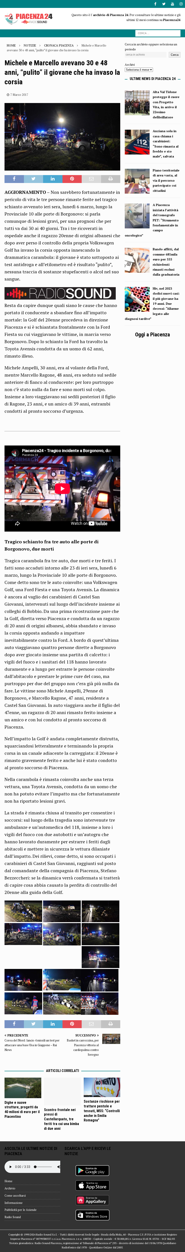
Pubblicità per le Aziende (21, 1210)
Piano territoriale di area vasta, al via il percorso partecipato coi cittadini (166, 180)
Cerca (174, 54)
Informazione (14, 1203)
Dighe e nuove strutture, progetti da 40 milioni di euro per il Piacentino (22, 1109)
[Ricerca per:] (157, 33)
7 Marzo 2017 (19, 95)
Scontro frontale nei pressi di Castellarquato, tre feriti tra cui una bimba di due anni (61, 1119)
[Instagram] (181, 4)
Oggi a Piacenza (152, 334)
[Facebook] (155, 4)
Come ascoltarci (15, 1195)
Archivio (10, 1188)
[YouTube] (172, 4)
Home (8, 1181)
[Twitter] (164, 4)
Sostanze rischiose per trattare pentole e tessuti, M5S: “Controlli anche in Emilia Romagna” (102, 1110)
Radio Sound (13, 1217)
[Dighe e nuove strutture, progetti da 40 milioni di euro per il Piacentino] (23, 1088)
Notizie (30, 45)
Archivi (130, 64)
